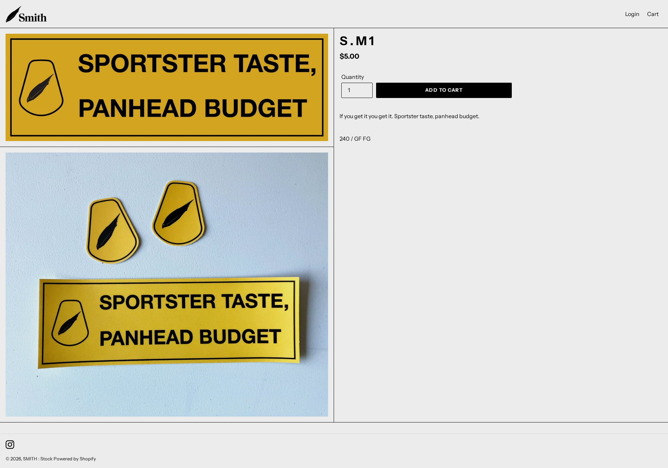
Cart (654, 13)
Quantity (352, 76)
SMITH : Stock (38, 458)
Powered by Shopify (75, 458)
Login (634, 13)
